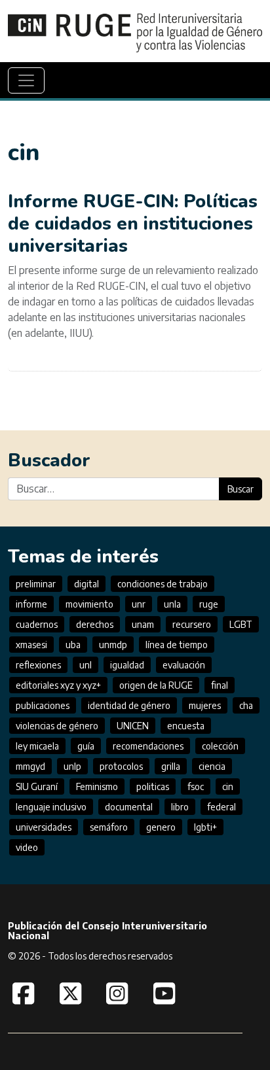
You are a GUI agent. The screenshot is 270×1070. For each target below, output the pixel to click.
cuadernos (37, 624)
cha (246, 705)
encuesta (185, 725)
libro (180, 806)
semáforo (109, 827)
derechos (94, 624)
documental (129, 806)
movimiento (89, 604)
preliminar (36, 583)
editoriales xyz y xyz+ (58, 685)
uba (73, 644)
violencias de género (57, 725)
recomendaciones (148, 745)
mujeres (205, 705)
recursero (191, 624)
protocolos (121, 766)
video (27, 847)
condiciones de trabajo (162, 583)
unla (172, 604)
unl (85, 664)
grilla (170, 766)
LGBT (240, 624)
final (219, 685)
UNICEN (133, 725)
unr (138, 604)
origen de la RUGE (156, 685)
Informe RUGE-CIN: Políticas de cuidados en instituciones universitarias (133, 223)
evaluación (184, 664)
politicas (152, 786)
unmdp (113, 644)
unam (143, 624)
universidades (43, 827)
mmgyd (30, 766)
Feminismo (97, 786)
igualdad (127, 664)
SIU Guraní (37, 786)
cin (227, 786)
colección (220, 745)
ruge (208, 604)
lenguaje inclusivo (51, 806)
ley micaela (37, 745)
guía (85, 745)
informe (31, 604)
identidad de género (129, 705)
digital (86, 583)
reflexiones (38, 664)
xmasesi (31, 644)
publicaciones (42, 705)
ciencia (212, 766)
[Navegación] (26, 80)
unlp (72, 766)
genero (161, 827)
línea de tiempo (176, 644)
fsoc (195, 786)
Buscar (240, 488)
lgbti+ (205, 827)
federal (221, 806)
